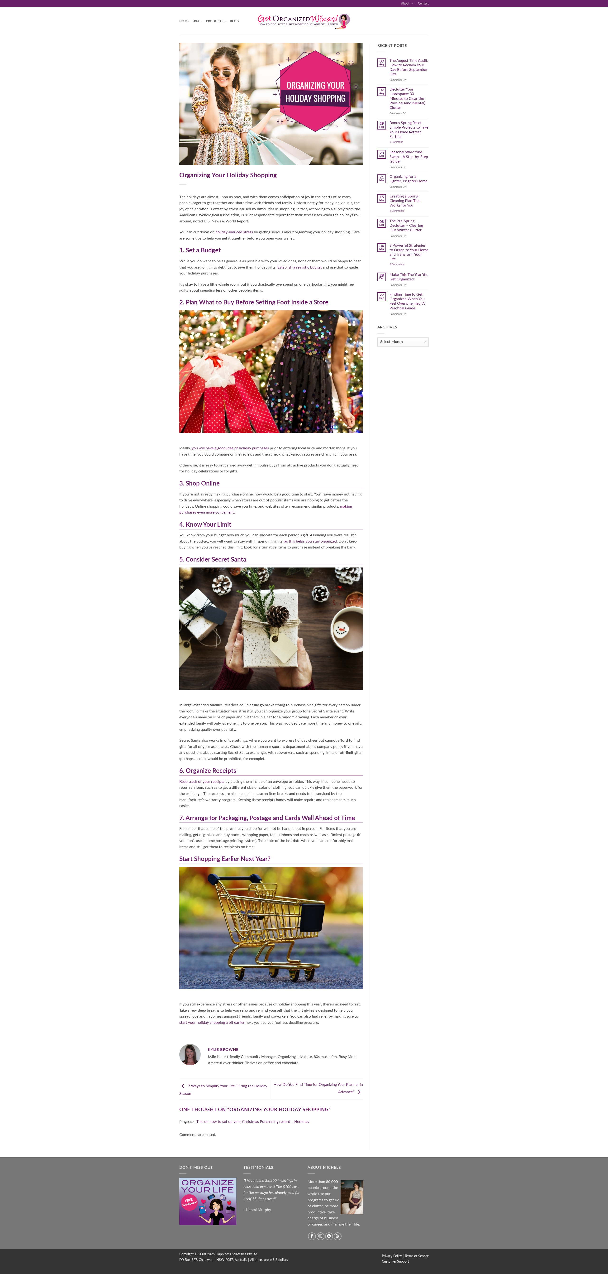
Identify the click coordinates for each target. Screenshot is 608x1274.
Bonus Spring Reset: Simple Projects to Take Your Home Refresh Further (409, 130)
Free (196, 21)
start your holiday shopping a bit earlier (212, 1022)
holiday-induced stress (234, 232)
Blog (234, 21)
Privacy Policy (392, 1256)
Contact (423, 3)
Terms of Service (417, 1256)
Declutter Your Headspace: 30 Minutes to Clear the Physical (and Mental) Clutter (407, 98)
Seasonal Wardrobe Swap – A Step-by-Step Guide (409, 156)
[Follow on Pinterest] (329, 1236)
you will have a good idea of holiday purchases (230, 448)
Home (184, 21)
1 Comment (401, 142)
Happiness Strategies (231, 1254)
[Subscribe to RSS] (338, 1236)
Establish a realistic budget (299, 267)
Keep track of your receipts (201, 782)
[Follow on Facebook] (312, 1236)
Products (214, 21)
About (405, 3)
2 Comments (402, 210)
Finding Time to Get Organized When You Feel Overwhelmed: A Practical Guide (407, 301)
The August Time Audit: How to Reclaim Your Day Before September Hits (409, 67)
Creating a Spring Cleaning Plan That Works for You (405, 200)
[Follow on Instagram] (320, 1236)
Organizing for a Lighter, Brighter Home (408, 179)
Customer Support (395, 1261)
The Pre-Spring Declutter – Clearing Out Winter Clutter (406, 225)
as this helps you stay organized (310, 541)
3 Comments (402, 264)
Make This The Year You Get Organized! (409, 277)
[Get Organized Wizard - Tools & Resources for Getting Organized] (304, 21)
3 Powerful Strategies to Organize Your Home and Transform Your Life (409, 252)
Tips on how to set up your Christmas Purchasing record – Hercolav (252, 1122)
